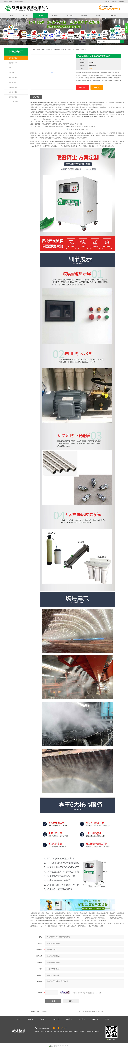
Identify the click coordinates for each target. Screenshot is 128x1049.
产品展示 (43, 1019)
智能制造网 (89, 1031)
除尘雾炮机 (12, 82)
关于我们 (26, 15)
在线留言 (99, 15)
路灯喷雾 (11, 72)
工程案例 (69, 1019)
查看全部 (16, 101)
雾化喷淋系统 (13, 77)
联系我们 (121, 1)
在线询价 (82, 87)
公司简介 (30, 1019)
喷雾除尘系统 (13, 92)
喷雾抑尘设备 (13, 58)
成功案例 (84, 15)
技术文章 (70, 15)
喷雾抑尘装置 (13, 87)
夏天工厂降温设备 (42, 1011)
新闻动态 (55, 15)
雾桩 (10, 67)
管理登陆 (96, 1031)
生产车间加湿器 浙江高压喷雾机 (93, 1011)
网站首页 (107, 1)
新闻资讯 (56, 1019)
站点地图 (114, 1)
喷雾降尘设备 (13, 97)
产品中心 (41, 15)
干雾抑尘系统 (13, 63)
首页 (11, 15)
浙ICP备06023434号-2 (71, 1031)
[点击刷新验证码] (65, 992)
